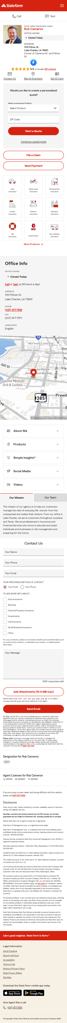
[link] (17, 5)
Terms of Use (9, 964)
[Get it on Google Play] (33, 993)
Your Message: (12, 653)
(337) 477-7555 (13, 309)
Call (7, 284)
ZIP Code (15, 119)
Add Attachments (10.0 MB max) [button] (33, 691)
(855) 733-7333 (28, 746)
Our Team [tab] (50, 497)
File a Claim (33, 155)
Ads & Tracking (10, 951)
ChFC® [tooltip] (6, 762)
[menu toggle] (62, 5)
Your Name (11, 552)
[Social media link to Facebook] (33, 62)
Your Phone (11, 562)
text (15, 284)
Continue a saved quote (33, 141)
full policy (41, 883)
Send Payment (34, 165)
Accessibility (9, 960)
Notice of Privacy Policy (14, 969)
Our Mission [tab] (16, 497)
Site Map (7, 977)
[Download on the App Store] (12, 993)
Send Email (33, 709)
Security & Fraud (11, 956)
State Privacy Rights (12, 973)
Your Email (10, 573)
